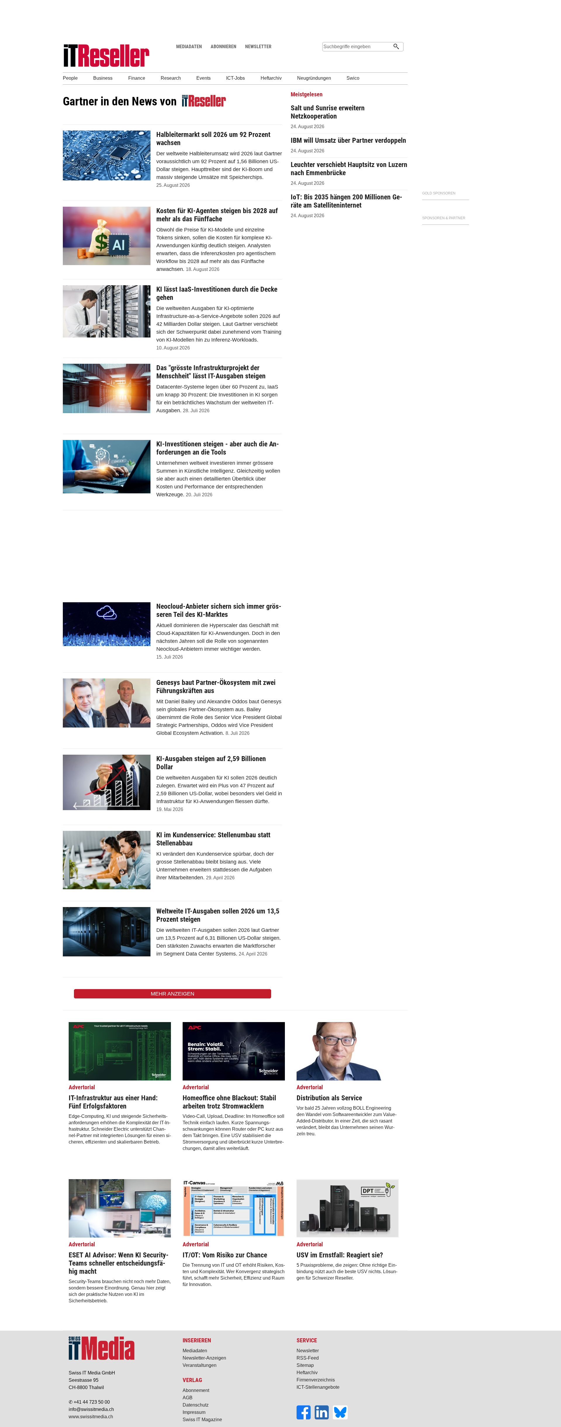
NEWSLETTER (258, 46)
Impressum (194, 1412)
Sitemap (305, 1365)
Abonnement (196, 1390)
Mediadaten (195, 1350)
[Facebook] (306, 1417)
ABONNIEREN (223, 46)
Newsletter (308, 1350)
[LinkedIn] (324, 1417)
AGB (188, 1397)
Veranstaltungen (200, 1365)
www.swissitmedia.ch (91, 1416)
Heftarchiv (307, 1372)
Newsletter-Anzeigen (204, 1357)
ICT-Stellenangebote (318, 1387)
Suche (326, 57)
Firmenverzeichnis (316, 1379)
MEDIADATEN (189, 46)
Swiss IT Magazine (202, 1419)
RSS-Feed (308, 1357)
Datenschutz (196, 1404)
